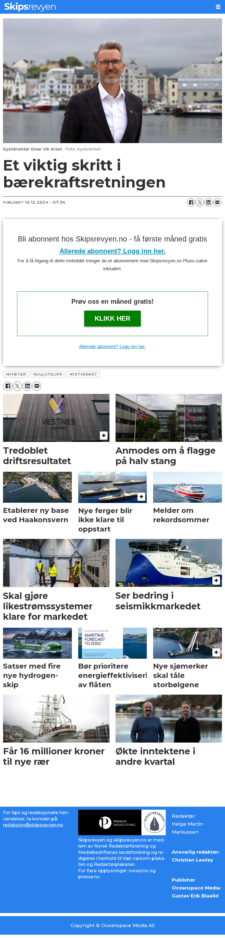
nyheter (16, 374)
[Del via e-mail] (217, 202)
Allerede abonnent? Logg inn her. (112, 251)
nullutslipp (48, 374)
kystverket (83, 374)
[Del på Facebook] (191, 202)
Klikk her (112, 318)
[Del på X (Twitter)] (200, 202)
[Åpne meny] (218, 7)
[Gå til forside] (105, 7)
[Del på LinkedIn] (208, 202)
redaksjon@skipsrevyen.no (33, 825)
